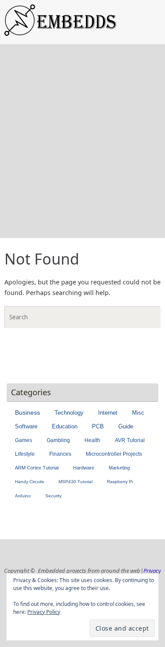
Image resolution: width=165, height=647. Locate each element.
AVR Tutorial (130, 440)
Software (26, 426)
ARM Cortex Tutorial (37, 467)
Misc (138, 412)
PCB (98, 427)
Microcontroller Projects (114, 454)
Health (92, 440)
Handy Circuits (29, 481)
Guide (125, 427)
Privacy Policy (43, 612)
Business (27, 412)
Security (53, 495)
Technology (69, 412)
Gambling (58, 440)
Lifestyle (25, 454)
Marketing (119, 467)
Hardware (83, 467)
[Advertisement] (82, 151)
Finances (60, 454)
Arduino (23, 495)
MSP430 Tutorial (75, 481)
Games (23, 440)
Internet (107, 412)
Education (64, 426)
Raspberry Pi (120, 481)
